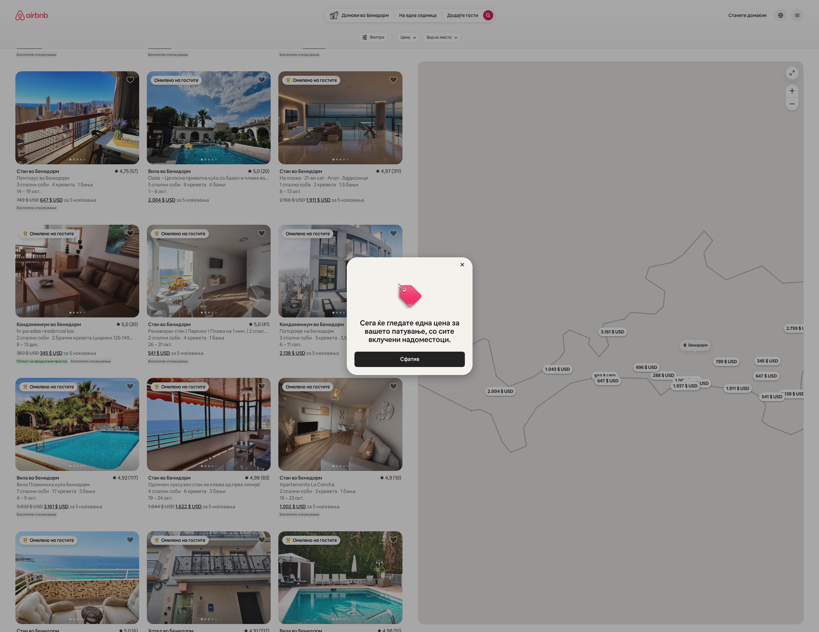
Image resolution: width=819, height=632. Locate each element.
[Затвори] (462, 264)
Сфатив (409, 359)
